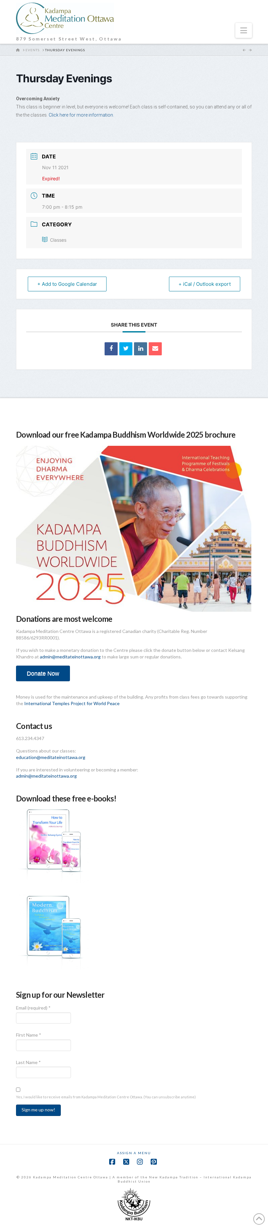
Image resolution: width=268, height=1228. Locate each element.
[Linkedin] (140, 348)
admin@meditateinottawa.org (70, 656)
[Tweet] (125, 348)
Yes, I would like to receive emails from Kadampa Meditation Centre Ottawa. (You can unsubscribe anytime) (106, 1097)
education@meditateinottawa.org (50, 757)
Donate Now (43, 673)
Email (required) (33, 1007)
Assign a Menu (134, 1153)
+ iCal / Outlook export (204, 284)
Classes (58, 240)
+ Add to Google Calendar (67, 284)
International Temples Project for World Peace (72, 703)
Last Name (28, 1062)
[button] (243, 30)
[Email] (155, 348)
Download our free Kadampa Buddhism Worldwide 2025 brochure (125, 434)
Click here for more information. (81, 115)
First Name (28, 1035)
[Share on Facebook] (111, 348)
